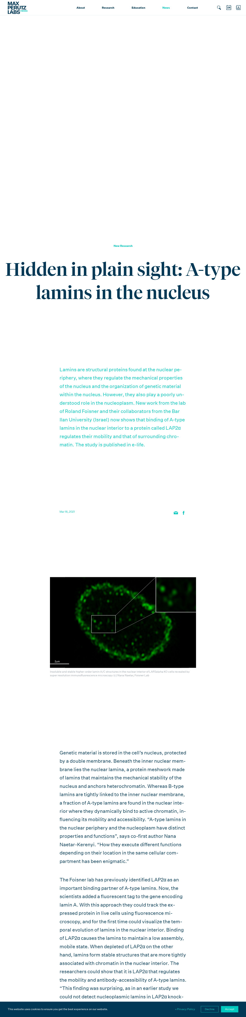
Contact (192, 7)
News (166, 7)
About (80, 7)
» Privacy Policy (185, 1009)
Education (138, 7)
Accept (229, 1009)
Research (108, 7)
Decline (209, 1009)
